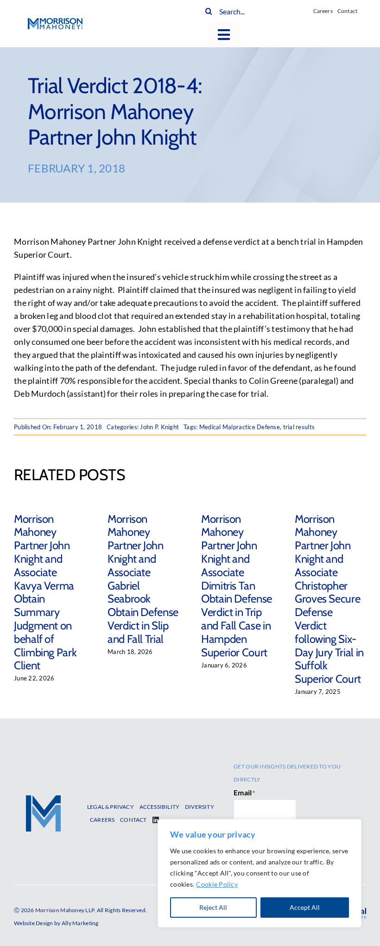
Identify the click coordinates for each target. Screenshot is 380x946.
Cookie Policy (217, 884)
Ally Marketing (80, 923)
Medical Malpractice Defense (239, 427)
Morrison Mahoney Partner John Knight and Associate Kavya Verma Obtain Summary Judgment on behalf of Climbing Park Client (45, 592)
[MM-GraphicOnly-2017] (43, 799)
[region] (259, 873)
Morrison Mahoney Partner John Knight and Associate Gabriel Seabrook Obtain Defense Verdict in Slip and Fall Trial (143, 579)
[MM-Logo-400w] (55, 22)
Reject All (213, 907)
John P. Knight (159, 427)
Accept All (305, 907)
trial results (299, 427)
